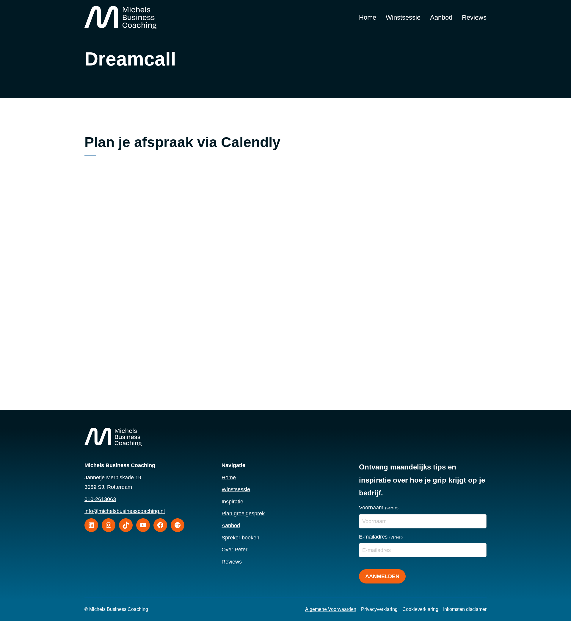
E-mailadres (381, 537)
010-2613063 (100, 499)
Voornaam (379, 508)
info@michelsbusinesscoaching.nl (124, 511)
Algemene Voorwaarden (330, 609)
